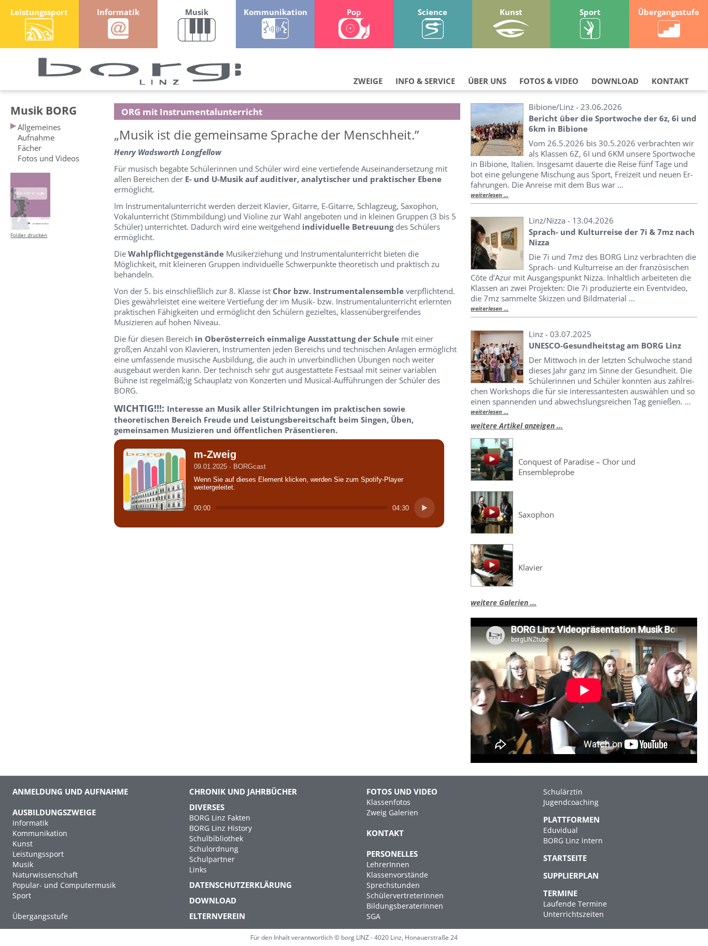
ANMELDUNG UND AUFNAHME (70, 791)
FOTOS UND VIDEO (401, 791)
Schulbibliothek (216, 838)
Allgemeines (39, 127)
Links (198, 869)
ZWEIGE (368, 81)
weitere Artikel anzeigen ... (517, 425)
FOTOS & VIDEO (548, 81)
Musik (22, 864)
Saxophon (536, 514)
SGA (373, 916)
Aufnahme (36, 137)
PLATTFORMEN (571, 819)
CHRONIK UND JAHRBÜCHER (243, 791)
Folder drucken (28, 235)
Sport (21, 895)
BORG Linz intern (573, 840)
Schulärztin (563, 792)
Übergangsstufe (40, 916)
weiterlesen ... (489, 195)
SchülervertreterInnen (405, 895)
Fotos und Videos (48, 158)
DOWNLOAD (615, 81)
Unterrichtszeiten (573, 914)
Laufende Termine (575, 904)
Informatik (30, 823)
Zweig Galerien (392, 812)
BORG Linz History (220, 828)
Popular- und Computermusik (64, 885)
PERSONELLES (392, 853)
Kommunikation (39, 833)
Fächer (29, 148)
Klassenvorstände (397, 875)
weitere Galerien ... (503, 602)
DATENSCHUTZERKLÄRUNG (240, 885)
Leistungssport (38, 854)
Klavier (530, 567)
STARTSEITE (565, 858)
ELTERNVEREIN (217, 916)
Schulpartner (212, 859)
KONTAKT (670, 81)
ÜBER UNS (487, 81)
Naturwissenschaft (45, 875)
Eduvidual (560, 830)
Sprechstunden (393, 885)
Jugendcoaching (571, 802)
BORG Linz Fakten (219, 818)
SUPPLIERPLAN (571, 875)
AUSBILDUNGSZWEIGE (54, 812)
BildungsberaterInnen (404, 906)
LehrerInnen (387, 864)
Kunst (22, 843)
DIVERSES (206, 807)
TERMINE (560, 893)
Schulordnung (213, 849)
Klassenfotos (388, 802)
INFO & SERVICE (425, 81)
